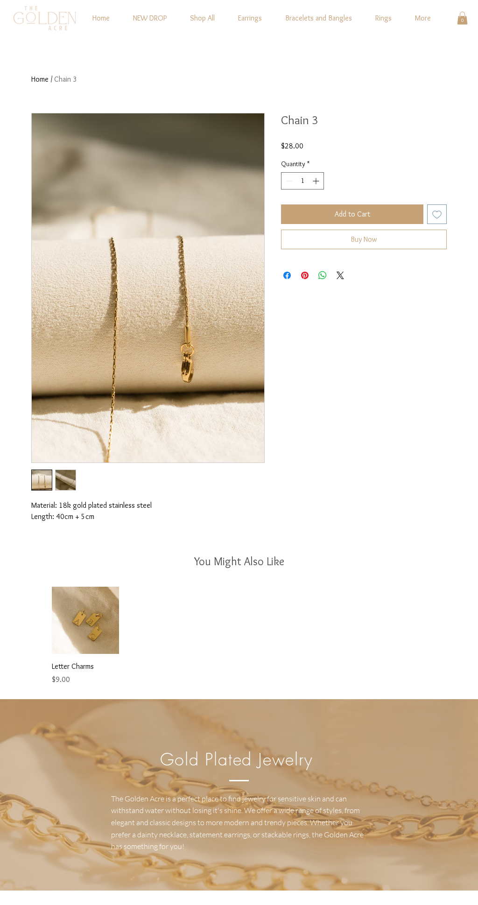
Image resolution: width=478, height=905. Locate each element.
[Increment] (317, 181)
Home (40, 79)
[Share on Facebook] (287, 275)
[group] (239, 636)
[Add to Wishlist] (437, 214)
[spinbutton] (302, 181)
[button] (462, 18)
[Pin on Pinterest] (304, 275)
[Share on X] (340, 275)
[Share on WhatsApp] (322, 275)
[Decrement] (288, 181)
